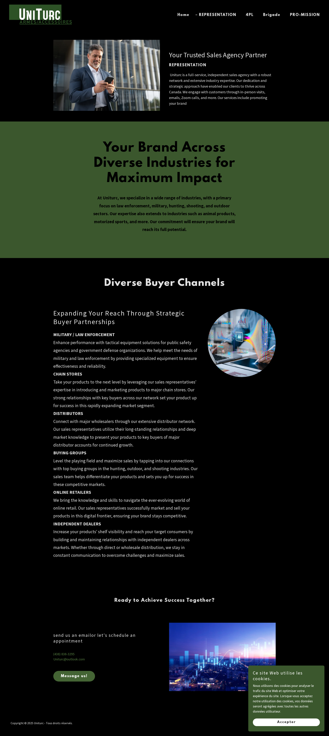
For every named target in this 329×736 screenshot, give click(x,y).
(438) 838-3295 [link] (63, 654)
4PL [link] (250, 15)
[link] (40, 14)
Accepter (286, 722)
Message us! (74, 676)
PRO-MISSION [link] (305, 15)
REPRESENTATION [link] (217, 15)
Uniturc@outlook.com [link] (69, 659)
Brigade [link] (271, 15)
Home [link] (183, 15)
